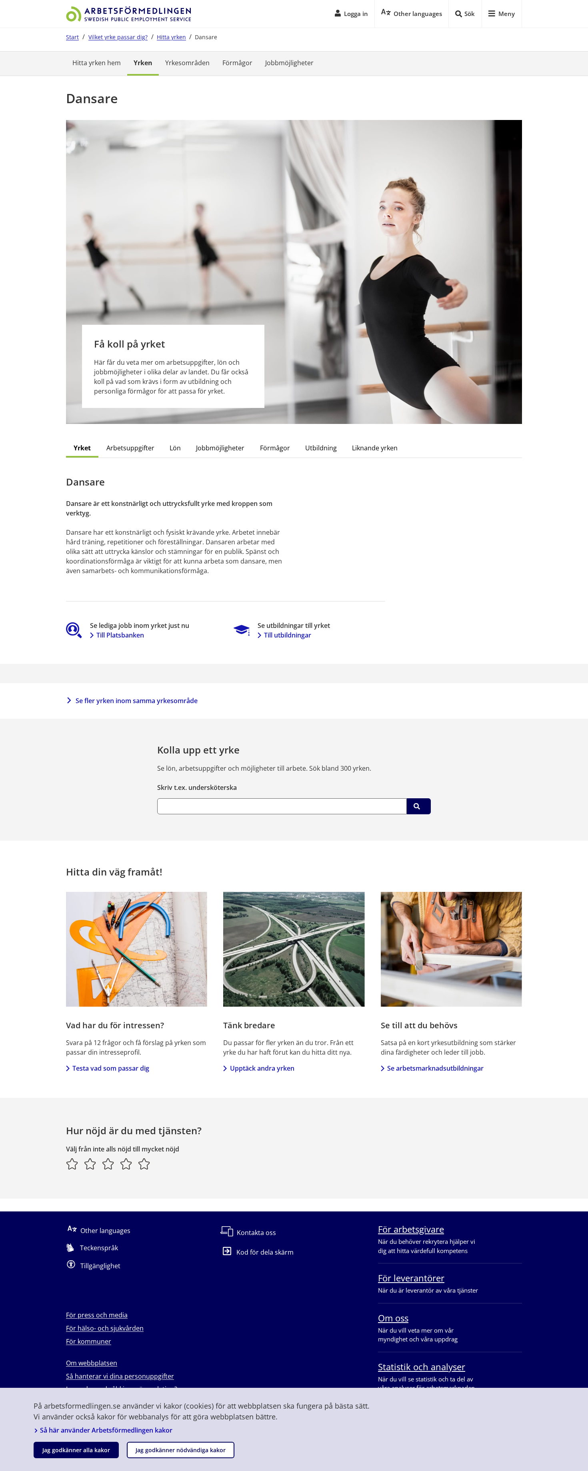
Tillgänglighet (100, 1265)
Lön (175, 448)
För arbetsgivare (411, 1229)
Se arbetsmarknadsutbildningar (435, 1068)
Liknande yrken (375, 448)
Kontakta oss (256, 1232)
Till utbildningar (287, 635)
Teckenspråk (99, 1247)
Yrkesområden (187, 62)
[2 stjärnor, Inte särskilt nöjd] (90, 1164)
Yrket (82, 448)
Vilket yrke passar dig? (118, 37)
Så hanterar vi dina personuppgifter (120, 1376)
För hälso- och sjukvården (105, 1328)
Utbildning (321, 448)
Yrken (143, 62)
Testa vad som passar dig (110, 1068)
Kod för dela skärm (265, 1252)
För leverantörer (411, 1278)
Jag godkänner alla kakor (76, 1450)
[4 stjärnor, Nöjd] (126, 1164)
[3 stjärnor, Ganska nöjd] (108, 1164)
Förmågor (237, 62)
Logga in (356, 14)
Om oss (393, 1318)
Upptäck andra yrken (262, 1068)
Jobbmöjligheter (289, 62)
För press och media (97, 1315)
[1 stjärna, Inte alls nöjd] (72, 1164)
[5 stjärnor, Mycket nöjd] (144, 1164)
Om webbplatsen (91, 1363)
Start (72, 37)
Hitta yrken (171, 37)
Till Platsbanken (120, 635)
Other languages (105, 1230)
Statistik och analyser (421, 1367)
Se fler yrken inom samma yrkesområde (137, 700)
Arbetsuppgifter (130, 448)
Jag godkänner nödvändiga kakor (181, 1450)
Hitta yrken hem (96, 62)
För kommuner (88, 1341)
